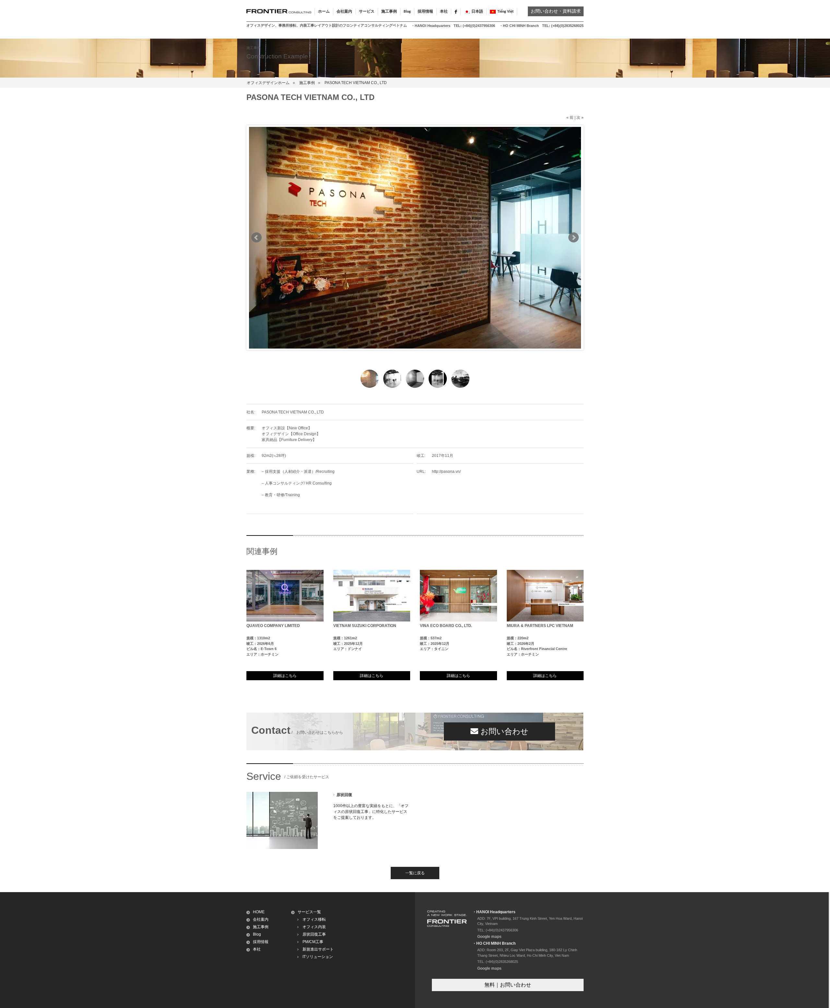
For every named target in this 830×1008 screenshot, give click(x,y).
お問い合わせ (503, 731)
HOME (259, 912)
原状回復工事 (314, 934)
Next (573, 237)
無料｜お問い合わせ (507, 985)
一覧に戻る (415, 873)
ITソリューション (317, 956)
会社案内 (260, 919)
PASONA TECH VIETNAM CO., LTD (356, 82)
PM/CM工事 (312, 942)
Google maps (489, 936)
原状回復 (344, 795)
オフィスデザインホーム (268, 82)
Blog (407, 12)
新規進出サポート (318, 949)
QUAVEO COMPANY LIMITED (273, 625)
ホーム (324, 12)
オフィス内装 (314, 927)
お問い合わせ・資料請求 (556, 11)
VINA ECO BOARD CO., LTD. (446, 625)
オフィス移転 (314, 919)
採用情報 (425, 12)
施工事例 (307, 82)
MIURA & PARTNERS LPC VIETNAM (540, 625)
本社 (444, 12)
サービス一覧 (309, 912)
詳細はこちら (285, 675)
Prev (256, 237)
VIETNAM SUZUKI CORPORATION (364, 625)
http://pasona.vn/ (446, 471)
